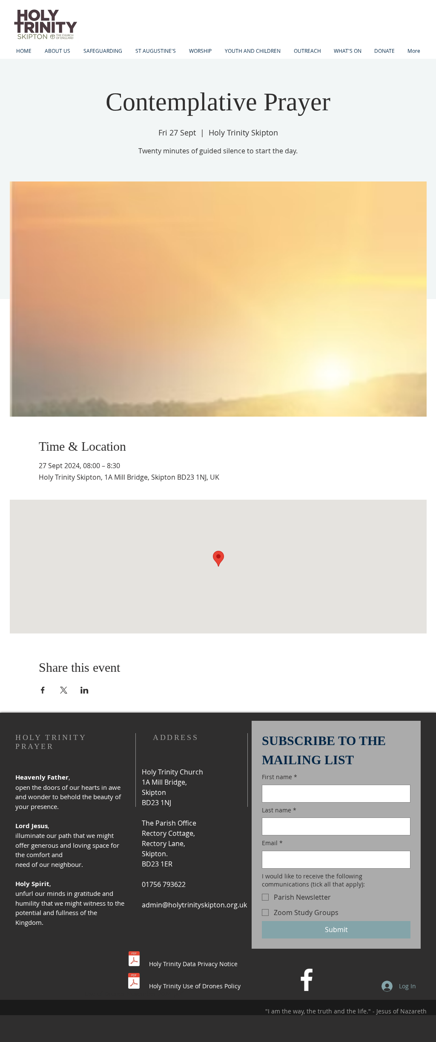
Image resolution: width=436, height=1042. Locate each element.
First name (279, 777)
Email (272, 843)
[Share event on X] (64, 690)
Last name (279, 810)
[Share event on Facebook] (43, 690)
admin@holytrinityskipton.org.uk (194, 905)
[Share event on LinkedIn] (84, 690)
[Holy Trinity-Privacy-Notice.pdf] (134, 959)
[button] (252, 51)
